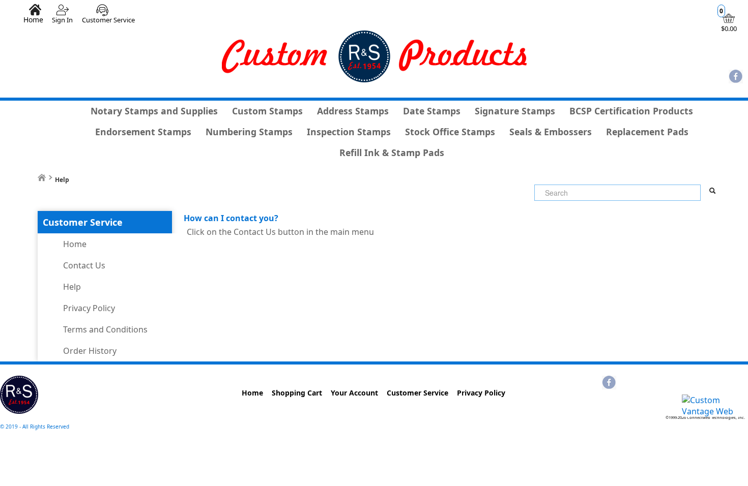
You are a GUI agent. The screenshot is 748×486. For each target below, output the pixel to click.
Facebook (736, 77)
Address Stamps (353, 111)
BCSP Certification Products (631, 111)
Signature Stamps (515, 111)
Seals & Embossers (550, 132)
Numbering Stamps (249, 132)
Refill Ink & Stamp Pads (391, 152)
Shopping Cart (297, 393)
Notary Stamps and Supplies (154, 111)
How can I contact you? (231, 218)
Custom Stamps (267, 111)
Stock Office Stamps (450, 132)
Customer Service (108, 19)
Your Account (354, 393)
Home (33, 19)
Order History (90, 350)
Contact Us (84, 265)
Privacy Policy (89, 308)
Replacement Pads (647, 132)
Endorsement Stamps (143, 132)
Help (72, 286)
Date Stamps (432, 111)
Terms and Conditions (105, 329)
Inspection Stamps (349, 132)
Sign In (62, 19)
